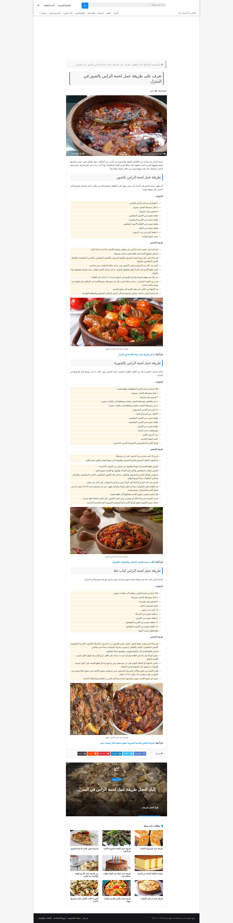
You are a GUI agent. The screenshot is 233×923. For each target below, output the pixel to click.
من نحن (85, 918)
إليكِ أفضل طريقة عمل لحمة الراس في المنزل (116, 789)
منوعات (44, 13)
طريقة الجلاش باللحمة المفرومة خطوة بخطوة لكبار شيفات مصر (127, 743)
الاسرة (116, 13)
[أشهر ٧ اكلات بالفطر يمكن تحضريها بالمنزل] (84, 888)
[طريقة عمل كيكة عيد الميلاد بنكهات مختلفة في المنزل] (116, 863)
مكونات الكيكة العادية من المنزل (150, 874)
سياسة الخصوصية (74, 918)
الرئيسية (156, 64)
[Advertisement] (116, 37)
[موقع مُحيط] (184, 5)
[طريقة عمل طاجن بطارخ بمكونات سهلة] (116, 888)
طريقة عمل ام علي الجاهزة (152, 899)
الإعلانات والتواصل (45, 918)
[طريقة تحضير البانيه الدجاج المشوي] (84, 838)
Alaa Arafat (162, 91)
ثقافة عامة (91, 13)
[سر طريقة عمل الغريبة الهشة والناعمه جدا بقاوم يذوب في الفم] (84, 863)
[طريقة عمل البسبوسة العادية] (149, 838)
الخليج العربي (80, 13)
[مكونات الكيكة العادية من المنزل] (149, 863)
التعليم (108, 13)
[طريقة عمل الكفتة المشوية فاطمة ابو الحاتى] (116, 838)
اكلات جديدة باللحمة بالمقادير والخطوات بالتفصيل (133, 562)
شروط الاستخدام (60, 918)
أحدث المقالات (49, 5)
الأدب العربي (67, 13)
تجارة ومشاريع (55, 13)
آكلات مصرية (117, 779)
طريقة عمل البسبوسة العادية (151, 849)
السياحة (101, 13)
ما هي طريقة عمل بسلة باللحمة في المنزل (136, 354)
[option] (116, 789)
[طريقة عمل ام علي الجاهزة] (149, 888)
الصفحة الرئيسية (64, 5)
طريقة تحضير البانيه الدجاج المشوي (84, 849)
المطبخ (146, 64)
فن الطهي (137, 64)
